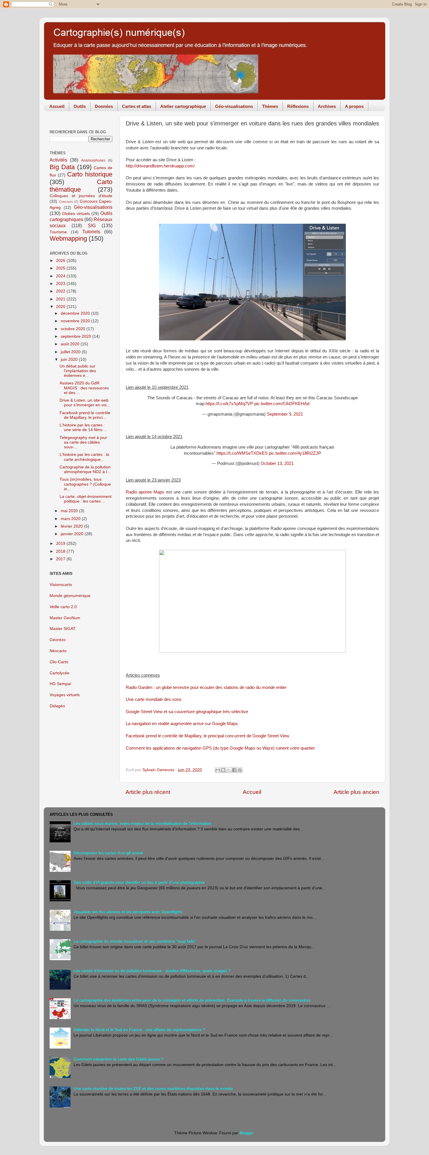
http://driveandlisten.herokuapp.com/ (160, 166)
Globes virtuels (76, 213)
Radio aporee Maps (145, 492)
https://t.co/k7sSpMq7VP (229, 403)
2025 (61, 268)
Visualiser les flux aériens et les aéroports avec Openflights (128, 912)
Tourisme (58, 232)
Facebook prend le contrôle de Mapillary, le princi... (85, 415)
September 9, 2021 (285, 414)
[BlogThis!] (223, 770)
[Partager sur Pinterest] (240, 770)
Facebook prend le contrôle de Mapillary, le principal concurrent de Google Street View (207, 736)
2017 (61, 559)
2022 (61, 291)
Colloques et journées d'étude (81, 196)
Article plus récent (147, 792)
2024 (61, 276)
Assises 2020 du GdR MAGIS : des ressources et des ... (84, 388)
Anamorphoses (93, 160)
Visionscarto (61, 584)
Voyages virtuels (65, 695)
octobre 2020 (73, 329)
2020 (61, 306)
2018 (61, 551)
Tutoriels (91, 231)
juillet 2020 (71, 352)
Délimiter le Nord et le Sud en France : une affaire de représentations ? (139, 1030)
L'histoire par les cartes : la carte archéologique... (84, 456)
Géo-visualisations (234, 106)
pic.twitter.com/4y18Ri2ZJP (295, 453)
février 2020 (72, 526)
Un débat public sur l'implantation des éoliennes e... (78, 371)
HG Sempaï (60, 684)
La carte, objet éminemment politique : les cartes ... (85, 498)
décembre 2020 (76, 313)
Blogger (247, 1133)
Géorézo (58, 640)
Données (104, 106)
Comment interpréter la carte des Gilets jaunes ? (118, 1059)
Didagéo (57, 706)
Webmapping (68, 238)
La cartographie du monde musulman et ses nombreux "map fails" (135, 941)
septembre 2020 (76, 336)
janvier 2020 (73, 534)
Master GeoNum (65, 618)
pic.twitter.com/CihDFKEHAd (281, 403)
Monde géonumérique (70, 596)
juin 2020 (70, 359)
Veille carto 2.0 (63, 607)
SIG (92, 225)
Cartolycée (59, 673)
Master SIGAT (63, 628)
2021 (61, 299)
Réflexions (298, 106)
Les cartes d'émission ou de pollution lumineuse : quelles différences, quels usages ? (152, 971)
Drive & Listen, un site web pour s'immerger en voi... (85, 402)
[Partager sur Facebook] (234, 770)
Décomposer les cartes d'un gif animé (108, 853)
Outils (80, 106)
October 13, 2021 (277, 463)
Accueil (56, 106)
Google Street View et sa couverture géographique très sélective (187, 711)
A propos (354, 106)
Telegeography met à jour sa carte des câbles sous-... (83, 442)
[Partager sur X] (229, 770)
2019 (61, 543)
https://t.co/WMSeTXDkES (242, 453)
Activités (58, 159)
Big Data (62, 167)
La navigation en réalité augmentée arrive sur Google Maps (182, 723)
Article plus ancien (356, 792)
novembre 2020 (76, 321)
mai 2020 (70, 511)
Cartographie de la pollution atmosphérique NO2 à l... (85, 469)
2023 (61, 283)
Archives (327, 106)
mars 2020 (71, 519)
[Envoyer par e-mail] (218, 770)
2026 (61, 260)
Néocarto (58, 651)
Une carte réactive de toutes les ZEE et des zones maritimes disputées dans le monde (153, 1088)
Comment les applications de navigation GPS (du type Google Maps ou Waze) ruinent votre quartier (220, 748)
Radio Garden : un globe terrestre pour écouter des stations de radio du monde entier (206, 687)
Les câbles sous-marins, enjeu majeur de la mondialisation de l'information (142, 823)
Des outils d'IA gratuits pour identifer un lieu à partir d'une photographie (139, 882)
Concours (66, 201)
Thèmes (270, 106)
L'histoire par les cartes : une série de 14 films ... (83, 427)
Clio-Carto (59, 662)
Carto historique (89, 174)
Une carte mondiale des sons (154, 699)
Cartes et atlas (136, 106)
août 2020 (71, 344)
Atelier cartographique (183, 106)
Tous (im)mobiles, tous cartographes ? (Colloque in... (85, 484)
